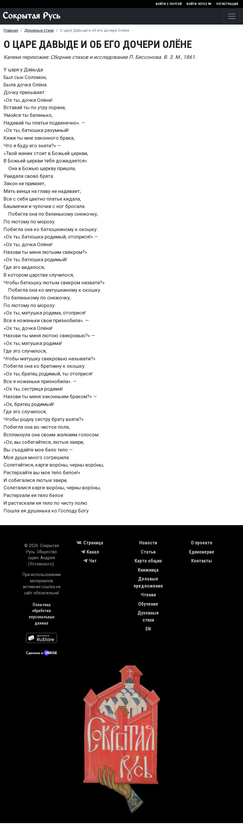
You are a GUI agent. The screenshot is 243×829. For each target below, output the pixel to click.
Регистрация (227, 4)
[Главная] (30, 16)
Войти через (196, 4)
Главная (11, 30)
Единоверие (201, 552)
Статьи (148, 552)
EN (148, 629)
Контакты (201, 561)
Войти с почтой (169, 4)
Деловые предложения (148, 582)
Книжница (148, 570)
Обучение (148, 604)
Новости (148, 543)
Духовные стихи (39, 30)
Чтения (148, 595)
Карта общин (148, 561)
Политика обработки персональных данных (42, 613)
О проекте (201, 543)
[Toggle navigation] (231, 16)
